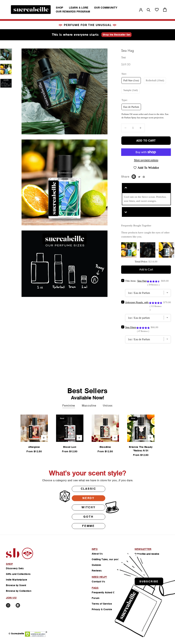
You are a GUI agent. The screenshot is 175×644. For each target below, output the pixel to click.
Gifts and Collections (18, 574)
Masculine (89, 405)
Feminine (68, 405)
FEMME (88, 526)
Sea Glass (130, 327)
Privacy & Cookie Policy (106, 609)
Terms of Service (102, 603)
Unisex (107, 405)
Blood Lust (69, 447)
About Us (97, 553)
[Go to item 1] (6, 54)
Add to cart (146, 140)
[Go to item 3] (6, 83)
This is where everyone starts (75, 34)
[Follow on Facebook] (18, 605)
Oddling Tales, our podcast (108, 559)
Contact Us (98, 581)
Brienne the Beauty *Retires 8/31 (141, 449)
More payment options (146, 160)
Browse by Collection (18, 591)
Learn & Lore (78, 7)
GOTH (88, 516)
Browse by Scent (16, 585)
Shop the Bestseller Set (116, 34)
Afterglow (34, 447)
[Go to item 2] (6, 69)
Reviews (97, 570)
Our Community (105, 7)
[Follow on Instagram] (8, 605)
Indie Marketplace (16, 579)
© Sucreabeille (16, 633)
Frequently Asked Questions (108, 592)
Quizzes (96, 565)
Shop (59, 7)
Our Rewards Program (73, 11)
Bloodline (105, 447)
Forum (95, 598)
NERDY (89, 498)
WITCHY (89, 507)
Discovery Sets (15, 568)
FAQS (95, 587)
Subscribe (148, 581)
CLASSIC (88, 488)
